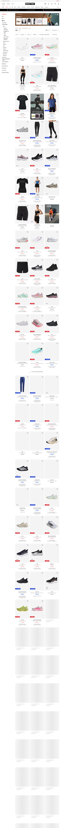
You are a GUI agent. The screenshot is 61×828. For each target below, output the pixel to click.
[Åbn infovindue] (16, 14)
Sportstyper (25, 28)
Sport (20, 28)
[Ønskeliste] (55, 4)
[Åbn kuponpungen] (45, 4)
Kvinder (3, 3)
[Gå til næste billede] (58, 381)
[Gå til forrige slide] (52, 381)
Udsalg (22, 34)
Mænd (8, 3)
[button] (48, 30)
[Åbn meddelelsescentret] (52, 4)
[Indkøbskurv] (58, 4)
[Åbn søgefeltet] (58, 7)
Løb (29, 28)
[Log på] (48, 4)
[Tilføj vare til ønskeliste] (27, 39)
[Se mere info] (22, 61)
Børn (13, 3)
